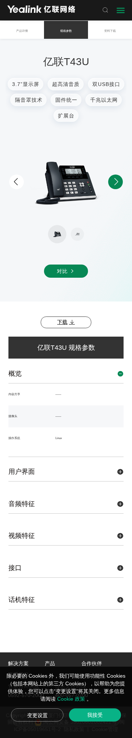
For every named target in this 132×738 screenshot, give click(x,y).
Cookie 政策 (72, 699)
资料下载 (110, 31)
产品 (50, 663)
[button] (115, 182)
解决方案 (18, 663)
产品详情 (22, 31)
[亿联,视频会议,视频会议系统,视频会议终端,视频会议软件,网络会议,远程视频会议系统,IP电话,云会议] (41, 10)
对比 (63, 271)
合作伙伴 (91, 663)
